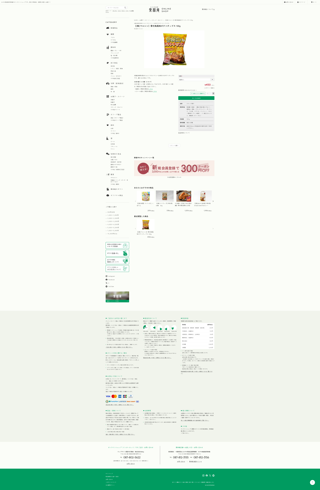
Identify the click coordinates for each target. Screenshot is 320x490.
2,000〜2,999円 (113, 218)
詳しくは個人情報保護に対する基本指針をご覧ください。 (195, 420)
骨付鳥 (113, 66)
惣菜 (112, 73)
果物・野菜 (114, 86)
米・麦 (113, 91)
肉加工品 (113, 71)
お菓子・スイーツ (118, 96)
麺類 (112, 34)
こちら (151, 89)
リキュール (114, 146)
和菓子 (113, 102)
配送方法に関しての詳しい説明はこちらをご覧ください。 (157, 358)
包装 (181, 76)
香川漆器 (113, 157)
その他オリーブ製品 (117, 120)
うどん (119, 10)
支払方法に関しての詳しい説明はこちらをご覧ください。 (120, 405)
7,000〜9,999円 (113, 230)
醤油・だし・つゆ (116, 50)
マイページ (302, 2)
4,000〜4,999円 (113, 224)
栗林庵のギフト (117, 189)
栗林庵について (207, 9)
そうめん (113, 40)
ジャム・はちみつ (116, 76)
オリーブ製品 (116, 114)
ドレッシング (115, 53)
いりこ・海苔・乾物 (117, 68)
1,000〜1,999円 (113, 215)
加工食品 (114, 63)
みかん (123, 10)
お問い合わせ (289, 2)
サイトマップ (109, 473)
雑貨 (112, 174)
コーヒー (113, 131)
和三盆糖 (113, 104)
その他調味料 (115, 58)
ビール (113, 141)
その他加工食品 (115, 78)
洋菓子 (113, 100)
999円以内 (111, 212)
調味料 (113, 47)
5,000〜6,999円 (113, 227)
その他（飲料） (115, 133)
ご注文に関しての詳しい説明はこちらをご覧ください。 (119, 347)
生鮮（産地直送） (118, 83)
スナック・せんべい (117, 107)
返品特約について (184, 133)
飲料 (112, 125)
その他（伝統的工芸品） (118, 169)
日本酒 (113, 144)
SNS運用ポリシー (110, 485)
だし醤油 (131, 10)
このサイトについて (111, 482)
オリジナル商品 (117, 195)
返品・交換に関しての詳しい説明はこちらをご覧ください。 (120, 434)
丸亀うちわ (114, 159)
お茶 (112, 128)
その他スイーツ (115, 109)
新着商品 (114, 28)
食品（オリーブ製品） (117, 118)
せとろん (115, 10)
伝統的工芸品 (116, 154)
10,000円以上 (112, 234)
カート (314, 2)
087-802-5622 (131, 457)
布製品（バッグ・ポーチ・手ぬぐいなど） (119, 181)
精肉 (112, 89)
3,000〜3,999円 (113, 221)
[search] (125, 7)
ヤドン (107, 12)
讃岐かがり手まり (116, 164)
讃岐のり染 (114, 167)
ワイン (113, 149)
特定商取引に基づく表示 (112, 476)
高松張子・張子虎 (116, 162)
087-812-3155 (180, 457)
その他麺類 (114, 42)
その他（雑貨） (115, 184)
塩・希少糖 (114, 55)
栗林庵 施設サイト (194, 461)
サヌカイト (114, 177)
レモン (127, 10)
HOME (136, 20)
